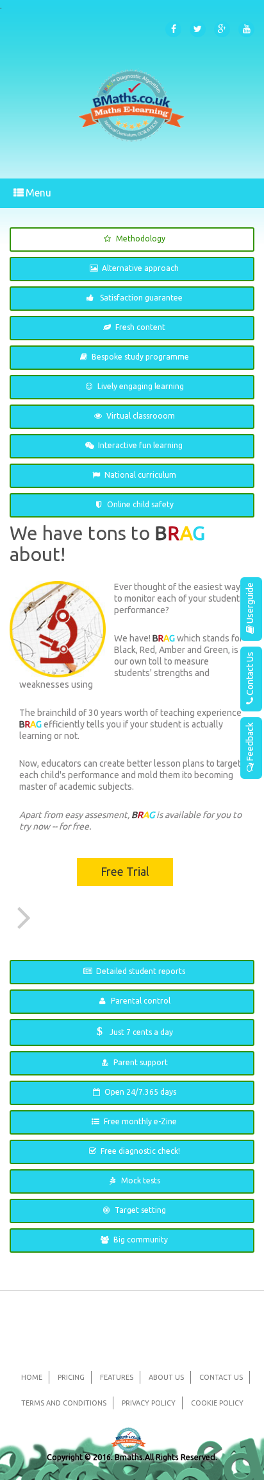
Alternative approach (140, 268)
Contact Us (250, 673)
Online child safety (140, 504)
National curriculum (140, 475)
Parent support (140, 1062)
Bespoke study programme (140, 357)
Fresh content (140, 327)
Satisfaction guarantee (140, 297)
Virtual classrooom (140, 416)
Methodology (140, 238)
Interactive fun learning (140, 445)
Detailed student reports (140, 971)
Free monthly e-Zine (140, 1121)
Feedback (250, 741)
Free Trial (125, 871)
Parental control (140, 1001)
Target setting (140, 1210)
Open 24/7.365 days (140, 1092)
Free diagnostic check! (140, 1151)
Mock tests (140, 1180)
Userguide (250, 602)
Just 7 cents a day (135, 1031)
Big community (140, 1239)
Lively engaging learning (140, 386)
